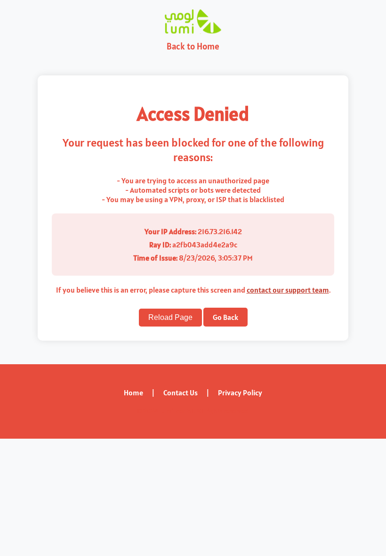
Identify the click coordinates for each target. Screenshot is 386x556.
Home (133, 392)
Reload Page (170, 317)
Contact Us (180, 392)
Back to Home (193, 46)
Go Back (225, 317)
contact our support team (288, 289)
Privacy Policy (240, 392)
